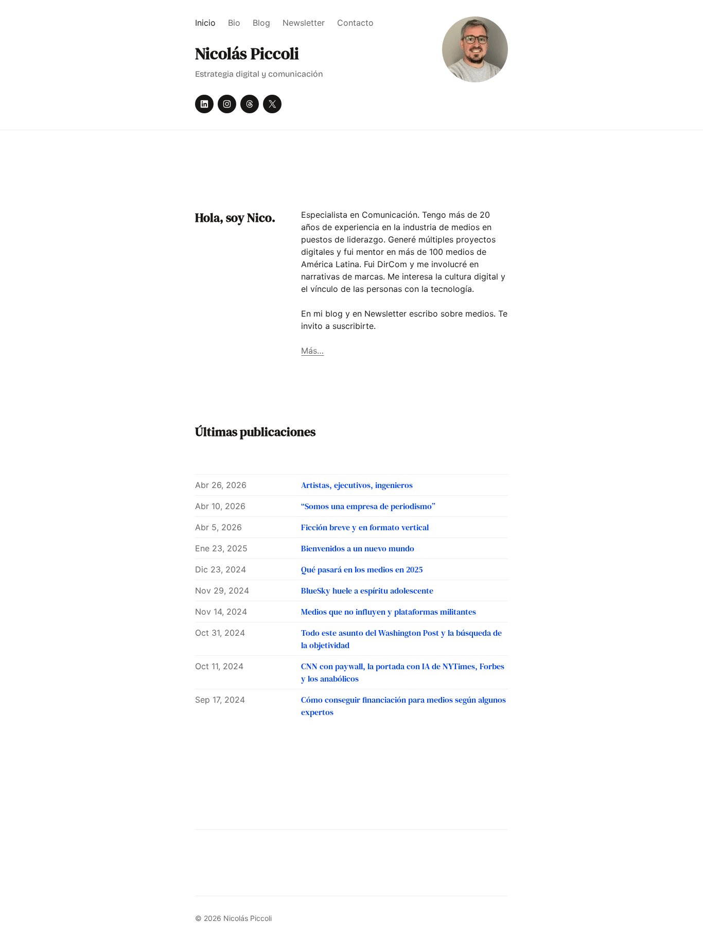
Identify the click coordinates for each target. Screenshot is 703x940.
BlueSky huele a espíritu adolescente (367, 590)
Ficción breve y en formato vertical (365, 527)
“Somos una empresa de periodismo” (368, 506)
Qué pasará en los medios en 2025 (362, 569)
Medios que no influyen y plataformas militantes (388, 611)
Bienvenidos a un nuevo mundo (357, 548)
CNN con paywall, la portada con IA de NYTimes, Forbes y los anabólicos (402, 672)
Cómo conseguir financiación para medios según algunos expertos (403, 706)
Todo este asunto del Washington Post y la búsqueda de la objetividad (401, 639)
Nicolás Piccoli (247, 53)
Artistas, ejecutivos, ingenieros (357, 485)
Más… (312, 350)
